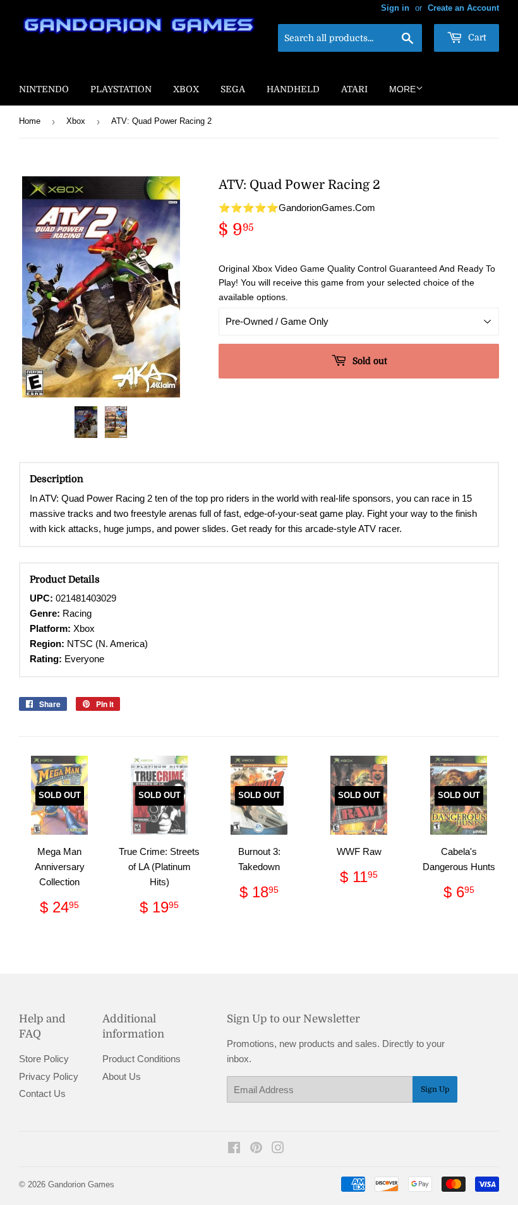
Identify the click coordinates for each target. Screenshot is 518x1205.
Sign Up (435, 1089)
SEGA (232, 89)
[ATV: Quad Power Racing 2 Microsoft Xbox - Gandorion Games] (86, 422)
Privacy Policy (48, 1076)
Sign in (395, 8)
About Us (121, 1076)
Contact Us (42, 1093)
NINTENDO (44, 89)
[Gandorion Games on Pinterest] (256, 1149)
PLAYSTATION (121, 89)
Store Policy (44, 1058)
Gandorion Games (81, 1184)
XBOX (186, 89)
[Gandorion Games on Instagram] (278, 1149)
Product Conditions (141, 1058)
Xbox (75, 121)
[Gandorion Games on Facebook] (234, 1149)
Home (29, 121)
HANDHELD (293, 89)
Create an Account (463, 8)
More (402, 89)
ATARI (354, 89)
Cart (476, 37)
